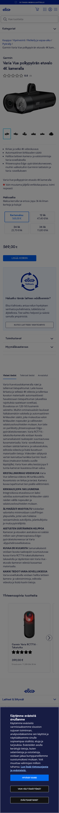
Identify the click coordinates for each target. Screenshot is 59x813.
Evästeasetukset (29, 800)
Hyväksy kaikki (29, 777)
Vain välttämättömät (29, 788)
